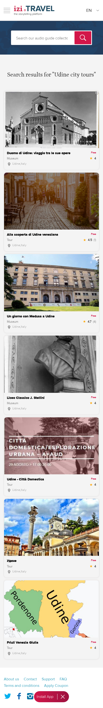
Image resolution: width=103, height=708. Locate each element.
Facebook (19, 695)
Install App (45, 696)
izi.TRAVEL (34, 10)
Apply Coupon (56, 685)
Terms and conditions (21, 685)
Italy (23, 164)
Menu (7, 10)
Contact (30, 679)
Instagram (30, 695)
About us (11, 679)
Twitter (7, 695)
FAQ (63, 679)
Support (48, 679)
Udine (16, 164)
